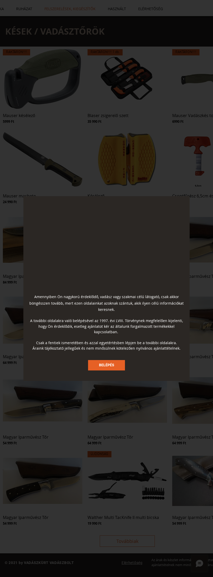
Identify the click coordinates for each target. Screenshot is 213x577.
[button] (106, 365)
